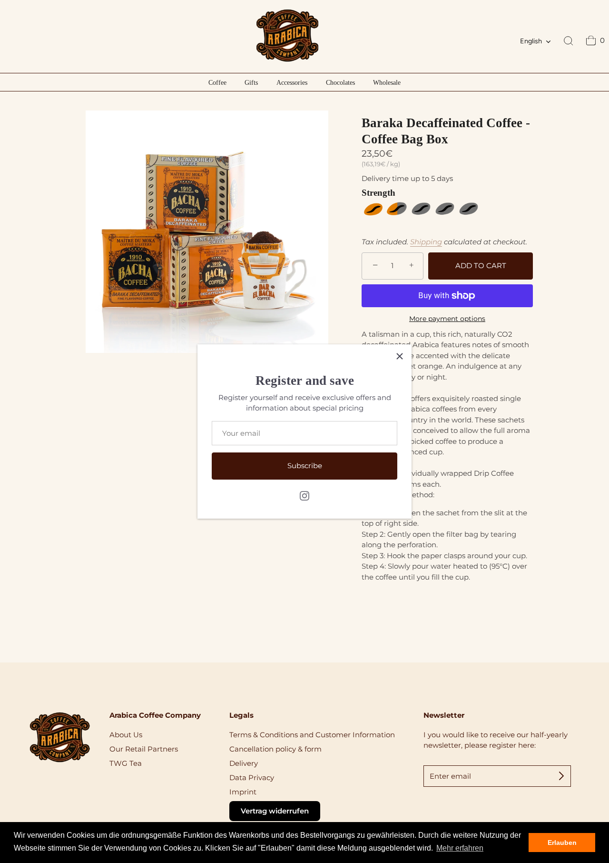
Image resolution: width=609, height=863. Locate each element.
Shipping (426, 241)
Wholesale (387, 82)
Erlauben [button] (562, 842)
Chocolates (340, 82)
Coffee (217, 82)
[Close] (399, 356)
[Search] (568, 41)
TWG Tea (125, 763)
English (531, 41)
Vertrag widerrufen (275, 810)
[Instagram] (304, 495)
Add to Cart (480, 265)
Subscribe (304, 465)
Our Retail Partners (143, 748)
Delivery (243, 763)
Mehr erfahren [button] (459, 848)
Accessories (291, 82)
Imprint (242, 791)
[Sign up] (561, 776)
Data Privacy (251, 777)
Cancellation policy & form (275, 748)
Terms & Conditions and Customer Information (312, 734)
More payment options (447, 318)
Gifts (251, 82)
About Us (125, 734)
